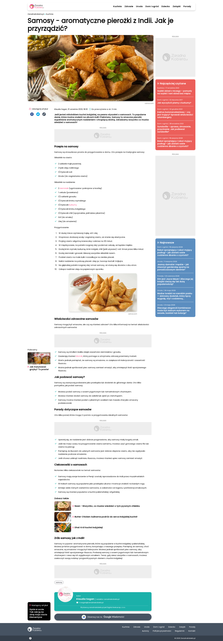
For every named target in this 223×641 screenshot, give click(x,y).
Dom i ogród (152, 6)
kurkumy (73, 204)
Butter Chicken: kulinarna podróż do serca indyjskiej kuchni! (106, 517)
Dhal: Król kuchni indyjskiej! (89, 527)
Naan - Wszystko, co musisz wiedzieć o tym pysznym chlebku (107, 506)
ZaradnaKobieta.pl (36, 14)
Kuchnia (117, 6)
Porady (187, 6)
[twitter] (38, 114)
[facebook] (32, 114)
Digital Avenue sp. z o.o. (116, 607)
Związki (177, 6)
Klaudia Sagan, (60, 109)
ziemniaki (64, 188)
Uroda (139, 6)
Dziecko (165, 6)
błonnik (78, 356)
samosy (59, 582)
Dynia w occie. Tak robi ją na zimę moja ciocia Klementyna (38, 613)
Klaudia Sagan (85, 599)
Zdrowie (129, 6)
